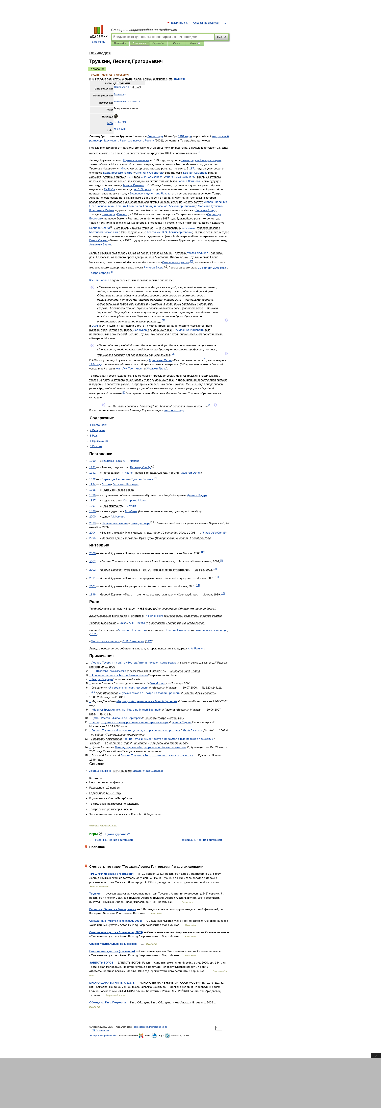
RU (224, 22)
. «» (116, 717)
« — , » (157, 755)
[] (198, 152)
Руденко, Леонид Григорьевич (114, 839)
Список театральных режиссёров (113, 943)
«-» (168, 738)
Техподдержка (141, 1027)
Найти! (221, 37)
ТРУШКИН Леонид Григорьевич (111, 873)
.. (99, 670)
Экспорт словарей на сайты (103, 1035)
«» (128, 472)
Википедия (120, 43)
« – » (150, 747)
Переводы (158, 43)
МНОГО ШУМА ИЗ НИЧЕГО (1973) (112, 982)
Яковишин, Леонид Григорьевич (202, 839)
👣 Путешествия (100, 1030)
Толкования (139, 43)
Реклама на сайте (158, 1027)
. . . (169, 232)
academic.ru (98, 41)
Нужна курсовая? (117, 834)
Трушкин (95, 893)
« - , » (135, 730)
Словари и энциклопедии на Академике (144, 30)
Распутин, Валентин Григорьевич (112, 909)
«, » (128, 687)
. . (152, 176)
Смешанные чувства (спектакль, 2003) (116, 932)
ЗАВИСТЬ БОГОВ (101, 962)
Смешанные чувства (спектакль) (112, 951)
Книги (176, 43)
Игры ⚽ (195, 43)
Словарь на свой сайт (206, 22)
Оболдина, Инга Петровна (107, 1002)
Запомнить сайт (180, 22)
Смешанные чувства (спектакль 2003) (115, 920)
